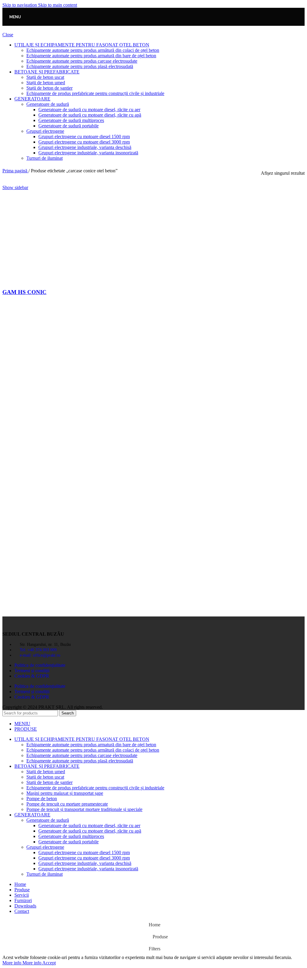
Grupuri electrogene (45, 131)
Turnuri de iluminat (44, 158)
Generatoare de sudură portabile (68, 125)
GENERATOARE (32, 98)
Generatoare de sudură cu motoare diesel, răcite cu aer (89, 109)
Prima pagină (15, 170)
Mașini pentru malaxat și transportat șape (64, 793)
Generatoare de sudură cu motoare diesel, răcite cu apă (89, 114)
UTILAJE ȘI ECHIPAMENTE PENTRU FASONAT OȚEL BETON (81, 44)
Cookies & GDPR (31, 675)
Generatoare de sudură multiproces (71, 120)
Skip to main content (57, 4)
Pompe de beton (41, 798)
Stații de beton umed (45, 82)
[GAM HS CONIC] (66, 280)
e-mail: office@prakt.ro (40, 655)
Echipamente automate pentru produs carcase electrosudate (81, 61)
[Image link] (35, 623)
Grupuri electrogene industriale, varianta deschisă (84, 147)
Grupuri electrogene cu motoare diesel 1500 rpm (84, 136)
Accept (49, 962)
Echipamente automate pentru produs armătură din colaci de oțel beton (92, 50)
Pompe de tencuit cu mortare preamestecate (67, 803)
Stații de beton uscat (45, 77)
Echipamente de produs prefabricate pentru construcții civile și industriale (95, 93)
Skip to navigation (20, 4)
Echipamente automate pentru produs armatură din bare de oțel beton (91, 55)
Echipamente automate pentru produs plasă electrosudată (79, 66)
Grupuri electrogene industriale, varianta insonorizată (88, 152)
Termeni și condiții (31, 670)
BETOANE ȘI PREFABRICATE (46, 71)
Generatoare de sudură (47, 104)
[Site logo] (153, 27)
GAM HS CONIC (24, 292)
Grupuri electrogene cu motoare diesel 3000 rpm (84, 141)
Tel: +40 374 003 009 (38, 650)
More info (21, 962)
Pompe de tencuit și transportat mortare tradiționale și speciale (84, 809)
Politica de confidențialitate (39, 665)
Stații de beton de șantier (49, 88)
